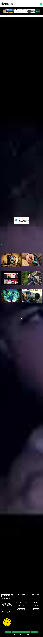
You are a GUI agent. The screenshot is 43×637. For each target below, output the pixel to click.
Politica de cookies (21, 629)
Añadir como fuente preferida (13, 236)
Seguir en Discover (26, 236)
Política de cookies (21, 631)
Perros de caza (36, 631)
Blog (12, 16)
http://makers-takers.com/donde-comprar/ (9, 192)
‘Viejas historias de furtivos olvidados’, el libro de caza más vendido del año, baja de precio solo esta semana (10, 291)
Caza (36, 622)
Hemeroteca (35, 632)
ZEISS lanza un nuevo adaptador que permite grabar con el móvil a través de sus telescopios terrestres (31, 310)
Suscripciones (21, 622)
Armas (36, 629)
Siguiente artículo (37, 267)
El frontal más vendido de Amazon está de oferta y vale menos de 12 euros (11, 328)
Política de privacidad (21, 628)
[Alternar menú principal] (41, 4)
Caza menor (36, 625)
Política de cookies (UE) (21, 632)
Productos (16, 16)
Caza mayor (36, 624)
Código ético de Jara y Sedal (21, 625)
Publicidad (21, 621)
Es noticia (36, 621)
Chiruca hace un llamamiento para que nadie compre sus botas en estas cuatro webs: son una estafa (10, 310)
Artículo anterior (5, 267)
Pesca (36, 627)
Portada (8, 16)
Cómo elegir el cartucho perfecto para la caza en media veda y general (31, 291)
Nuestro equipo (21, 624)
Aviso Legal (21, 627)
